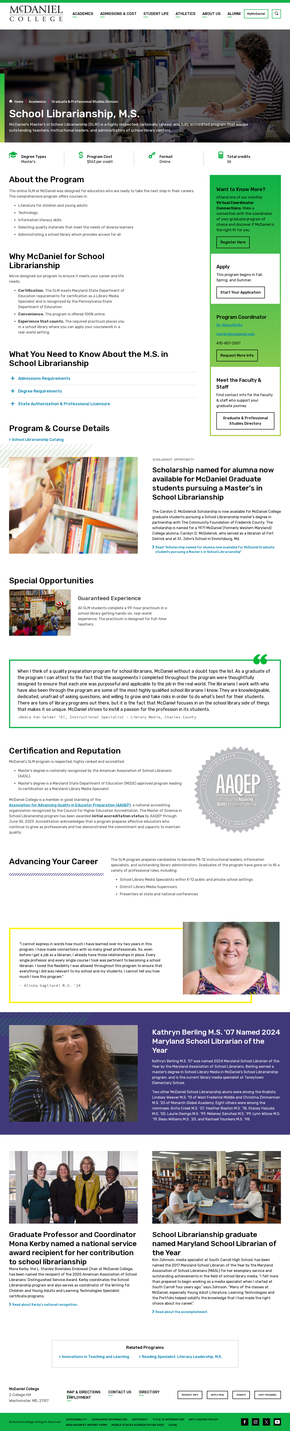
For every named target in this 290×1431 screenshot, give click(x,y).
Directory (149, 1392)
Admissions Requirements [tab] (44, 378)
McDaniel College (24, 1389)
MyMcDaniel (256, 13)
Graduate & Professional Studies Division (85, 102)
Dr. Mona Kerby (229, 325)
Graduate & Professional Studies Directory (245, 421)
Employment (79, 1397)
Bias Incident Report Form (86, 1424)
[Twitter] (266, 1422)
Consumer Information (109, 1419)
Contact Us (119, 1392)
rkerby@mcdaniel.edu (235, 334)
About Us (211, 14)
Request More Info (237, 355)
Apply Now (217, 1395)
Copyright (140, 1419)
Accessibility (76, 1419)
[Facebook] (244, 1422)
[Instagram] (255, 1422)
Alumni (234, 14)
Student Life (156, 14)
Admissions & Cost (118, 14)
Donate (241, 1395)
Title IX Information (168, 1419)
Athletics (186, 14)
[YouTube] (277, 1422)
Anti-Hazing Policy (203, 1419)
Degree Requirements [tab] (40, 391)
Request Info (190, 1395)
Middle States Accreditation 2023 (137, 1424)
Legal (173, 1424)
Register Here (233, 242)
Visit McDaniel (268, 1395)
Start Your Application (240, 292)
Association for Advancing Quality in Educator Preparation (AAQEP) (70, 805)
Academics (82, 14)
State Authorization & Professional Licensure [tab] (64, 403)
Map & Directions (84, 1392)
